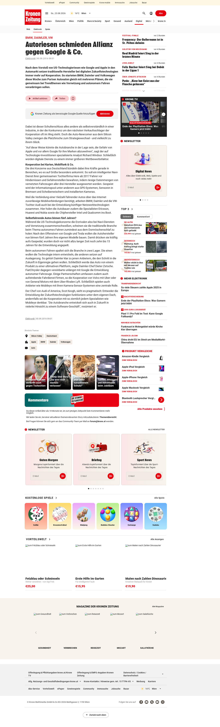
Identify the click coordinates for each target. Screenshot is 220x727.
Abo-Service (34, 689)
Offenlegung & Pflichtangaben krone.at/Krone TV (50, 674)
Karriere (152, 681)
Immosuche (120, 3)
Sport (107, 21)
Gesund (117, 21)
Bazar (144, 3)
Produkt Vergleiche (138, 351)
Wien (71, 21)
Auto (33, 348)
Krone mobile (104, 3)
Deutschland (52, 336)
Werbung (140, 681)
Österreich (60, 21)
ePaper (62, 3)
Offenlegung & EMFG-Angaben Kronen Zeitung (95, 674)
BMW (43, 342)
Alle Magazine (158, 606)
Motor (148, 21)
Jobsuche (133, 3)
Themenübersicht (108, 417)
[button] (154, 21)
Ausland (128, 21)
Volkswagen (65, 342)
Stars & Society (94, 21)
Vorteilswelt (49, 3)
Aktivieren (105, 114)
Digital (139, 21)
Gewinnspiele (89, 3)
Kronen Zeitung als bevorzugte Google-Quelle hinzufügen (72, 113)
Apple (33, 342)
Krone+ (48, 21)
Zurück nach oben (95, 715)
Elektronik (38, 29)
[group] (36, 372)
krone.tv (162, 21)
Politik (80, 21)
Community (74, 3)
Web (28, 29)
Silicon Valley (36, 336)
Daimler (53, 342)
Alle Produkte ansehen (150, 409)
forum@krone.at (98, 421)
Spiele (47, 29)
